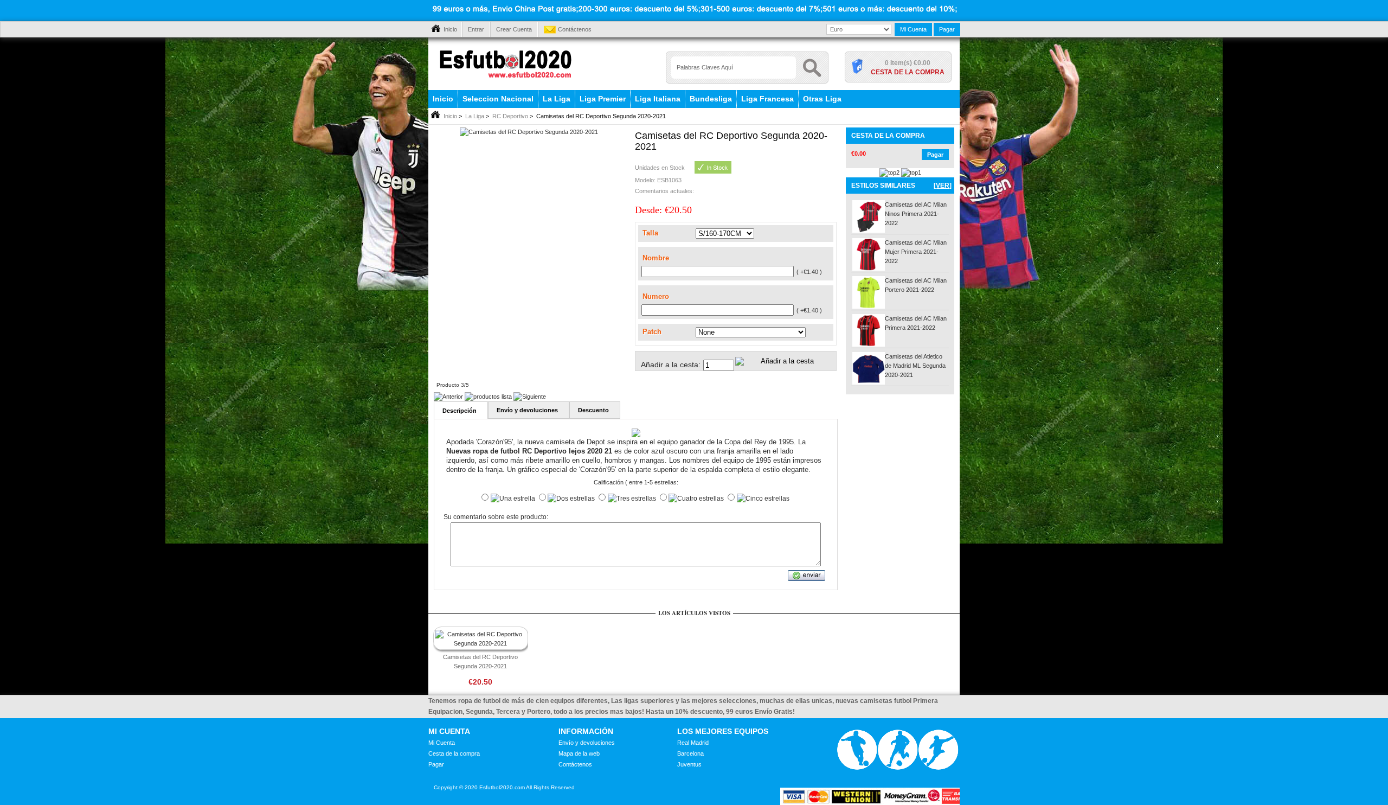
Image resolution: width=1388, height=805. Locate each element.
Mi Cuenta (913, 29)
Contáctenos (575, 29)
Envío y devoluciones (586, 742)
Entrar (476, 29)
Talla (650, 233)
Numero (655, 296)
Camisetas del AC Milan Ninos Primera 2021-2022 (916, 213)
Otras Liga (822, 98)
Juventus (689, 764)
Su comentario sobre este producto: (496, 517)
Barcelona (690, 753)
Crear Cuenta (514, 29)
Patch (651, 332)
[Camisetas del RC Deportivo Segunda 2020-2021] (529, 132)
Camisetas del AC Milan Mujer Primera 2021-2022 (916, 251)
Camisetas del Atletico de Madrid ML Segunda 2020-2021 (915, 365)
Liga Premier (603, 98)
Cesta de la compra (907, 72)
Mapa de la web (579, 753)
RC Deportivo (510, 116)
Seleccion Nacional (498, 98)
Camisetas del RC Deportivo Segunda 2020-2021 (480, 661)
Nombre (655, 258)
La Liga (556, 98)
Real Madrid (693, 742)
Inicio (450, 29)
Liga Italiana (657, 98)
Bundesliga (711, 98)
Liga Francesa (767, 98)
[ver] (943, 185)
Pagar (947, 29)
